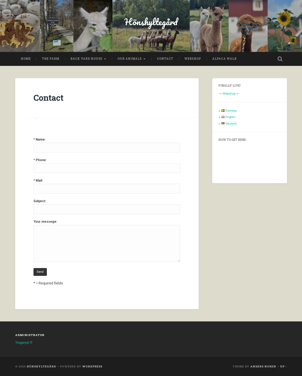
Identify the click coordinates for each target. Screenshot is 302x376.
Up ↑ (283, 366)
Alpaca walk (224, 59)
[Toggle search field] (280, 59)
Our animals (130, 59)
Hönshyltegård (151, 21)
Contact (165, 59)
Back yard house (86, 59)
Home (26, 59)
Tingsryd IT (24, 342)
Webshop (192, 59)
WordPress (92, 366)
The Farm (50, 59)
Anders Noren (263, 366)
